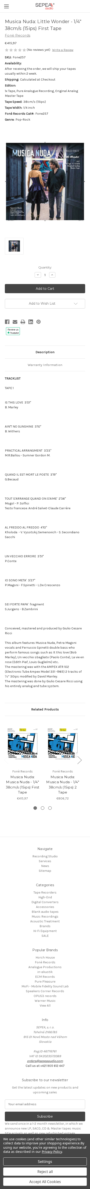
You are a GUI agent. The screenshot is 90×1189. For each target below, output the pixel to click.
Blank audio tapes (45, 912)
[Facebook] (7, 322)
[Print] (23, 322)
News (45, 866)
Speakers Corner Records (45, 991)
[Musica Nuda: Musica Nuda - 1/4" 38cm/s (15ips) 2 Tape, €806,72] (63, 743)
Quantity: (45, 267)
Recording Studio (45, 856)
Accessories (45, 907)
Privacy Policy (52, 1151)
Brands (45, 926)
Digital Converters (45, 902)
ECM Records (45, 977)
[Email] (15, 322)
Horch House (45, 957)
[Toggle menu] (6, 6)
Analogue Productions (45, 967)
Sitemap (45, 871)
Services (45, 861)
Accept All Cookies (45, 1181)
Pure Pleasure (45, 981)
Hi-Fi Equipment (45, 931)
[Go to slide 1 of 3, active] (35, 808)
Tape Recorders (45, 892)
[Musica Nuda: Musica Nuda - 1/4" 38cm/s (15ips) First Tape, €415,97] (22, 743)
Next (79, 760)
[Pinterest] (38, 322)
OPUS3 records (45, 996)
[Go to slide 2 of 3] (42, 808)
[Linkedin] (30, 322)
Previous (6, 760)
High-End (45, 897)
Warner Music (45, 1001)
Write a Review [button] (62, 50)
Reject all (45, 1171)
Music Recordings (45, 916)
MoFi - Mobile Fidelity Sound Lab (45, 986)
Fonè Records (45, 962)
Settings (45, 1161)
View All (45, 1006)
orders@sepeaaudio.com (45, 1061)
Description (45, 352)
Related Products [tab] (45, 709)
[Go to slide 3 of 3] (50, 808)
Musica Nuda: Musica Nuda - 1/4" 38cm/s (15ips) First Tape (22, 785)
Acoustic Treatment (45, 921)
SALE (45, 936)
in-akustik (45, 972)
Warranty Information (45, 365)
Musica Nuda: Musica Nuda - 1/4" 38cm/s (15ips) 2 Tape (62, 785)
